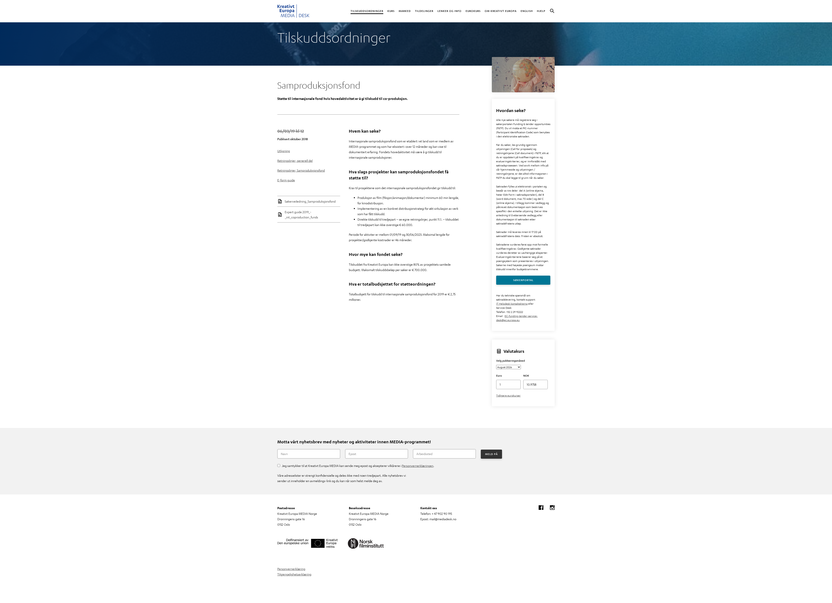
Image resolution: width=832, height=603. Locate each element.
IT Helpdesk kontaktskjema (512, 303)
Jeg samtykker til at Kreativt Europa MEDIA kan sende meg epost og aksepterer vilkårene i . (358, 466)
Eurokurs (473, 11)
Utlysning (283, 151)
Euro (499, 375)
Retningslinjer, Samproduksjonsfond (301, 170)
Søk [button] (552, 11)
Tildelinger (424, 11)
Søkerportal (523, 280)
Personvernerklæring (291, 569)
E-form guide (286, 180)
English (527, 11)
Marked (405, 11)
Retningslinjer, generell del (295, 161)
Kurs (391, 11)
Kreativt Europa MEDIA (293, 11)
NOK (526, 375)
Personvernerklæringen (417, 466)
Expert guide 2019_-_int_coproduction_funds (301, 214)
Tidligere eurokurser (508, 395)
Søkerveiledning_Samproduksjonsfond (310, 201)
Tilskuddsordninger (367, 11)
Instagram (552, 507)
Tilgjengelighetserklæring (294, 574)
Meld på (491, 454)
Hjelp (541, 11)
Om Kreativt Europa (501, 11)
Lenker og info (449, 11)
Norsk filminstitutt (366, 543)
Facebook (541, 507)
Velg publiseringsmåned (510, 360)
